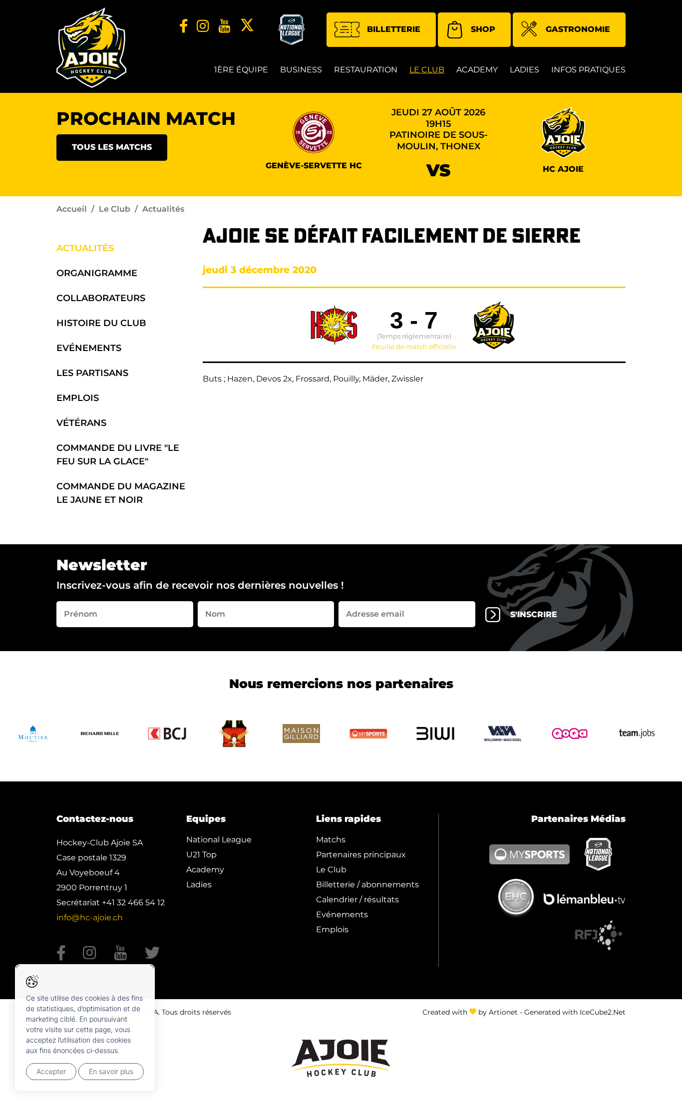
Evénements (88, 348)
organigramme (96, 273)
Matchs (330, 839)
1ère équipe (241, 69)
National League (219, 839)
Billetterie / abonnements (367, 884)
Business (301, 69)
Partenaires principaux (361, 854)
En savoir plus (111, 1071)
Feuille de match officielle (414, 347)
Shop (483, 29)
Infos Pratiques (588, 69)
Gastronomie (578, 29)
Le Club (426, 69)
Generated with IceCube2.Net (575, 1012)
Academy (477, 69)
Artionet (503, 1012)
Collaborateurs (100, 298)
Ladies (524, 69)
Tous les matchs (112, 147)
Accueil (71, 209)
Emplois (77, 397)
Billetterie (393, 29)
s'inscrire (533, 614)
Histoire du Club (101, 323)
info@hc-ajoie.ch (89, 917)
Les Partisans (92, 373)
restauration (365, 69)
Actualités (85, 248)
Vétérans (81, 422)
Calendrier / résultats (357, 899)
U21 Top (201, 854)
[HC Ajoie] (91, 47)
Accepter (51, 1071)
